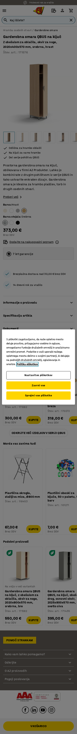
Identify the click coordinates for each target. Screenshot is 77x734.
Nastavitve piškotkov (38, 375)
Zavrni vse (38, 385)
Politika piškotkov (27, 364)
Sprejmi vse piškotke (38, 395)
